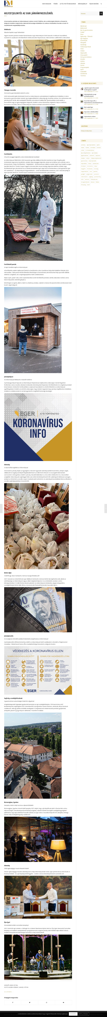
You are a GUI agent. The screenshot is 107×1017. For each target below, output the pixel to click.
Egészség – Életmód (86, 36)
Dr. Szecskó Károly (90, 150)
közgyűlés (83, 168)
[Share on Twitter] (29, 1002)
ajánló (98, 144)
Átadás (97, 182)
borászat (99, 147)
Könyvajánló (83, 55)
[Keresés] (101, 3)
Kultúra (82, 61)
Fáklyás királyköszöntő (96, 158)
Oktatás (82, 63)
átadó (88, 184)
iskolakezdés (95, 163)
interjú (89, 163)
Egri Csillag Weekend (85, 152)
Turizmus (83, 75)
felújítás (83, 158)
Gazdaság (83, 44)
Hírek (82, 49)
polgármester (89, 174)
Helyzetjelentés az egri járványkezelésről (28, 13)
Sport (82, 69)
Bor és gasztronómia (86, 30)
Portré (82, 65)
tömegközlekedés (85, 182)
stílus (82, 179)
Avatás (82, 147)
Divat (81, 34)
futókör (88, 158)
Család (82, 32)
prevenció (96, 174)
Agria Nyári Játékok (91, 144)
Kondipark (83, 166)
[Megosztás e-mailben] (63, 1002)
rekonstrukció (84, 176)
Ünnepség (83, 184)
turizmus (87, 179)
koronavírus (90, 166)
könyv (95, 166)
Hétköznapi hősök (85, 47)
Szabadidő (83, 71)
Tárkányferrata (94, 179)
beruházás (93, 147)
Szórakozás (83, 73)
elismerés (92, 155)
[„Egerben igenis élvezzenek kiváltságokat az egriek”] (105, 508)
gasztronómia (84, 160)
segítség (91, 176)
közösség (96, 168)
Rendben (73, 1013)
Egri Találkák (94, 152)
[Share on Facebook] (12, 1002)
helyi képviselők (92, 160)
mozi (91, 171)
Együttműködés (84, 155)
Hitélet (82, 51)
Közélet (5, 16)
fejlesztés (98, 155)
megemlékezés (84, 171)
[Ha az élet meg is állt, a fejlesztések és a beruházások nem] (1, 508)
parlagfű (83, 174)
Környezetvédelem (86, 57)
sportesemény (97, 176)
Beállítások (83, 1013)
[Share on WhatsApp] (46, 1002)
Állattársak (83, 26)
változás (92, 182)
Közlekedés (89, 168)
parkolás (95, 171)
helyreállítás (84, 163)
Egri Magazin (84, 38)
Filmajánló (83, 42)
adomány (83, 144)
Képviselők (83, 53)
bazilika (87, 147)
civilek (82, 150)
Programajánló (84, 67)
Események (83, 40)
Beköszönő (83, 28)
